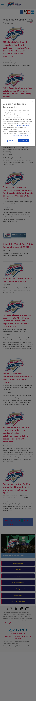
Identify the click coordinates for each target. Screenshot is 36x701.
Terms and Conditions (21, 125)
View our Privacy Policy (20, 136)
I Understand (24, 140)
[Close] (33, 101)
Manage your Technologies (10, 141)
